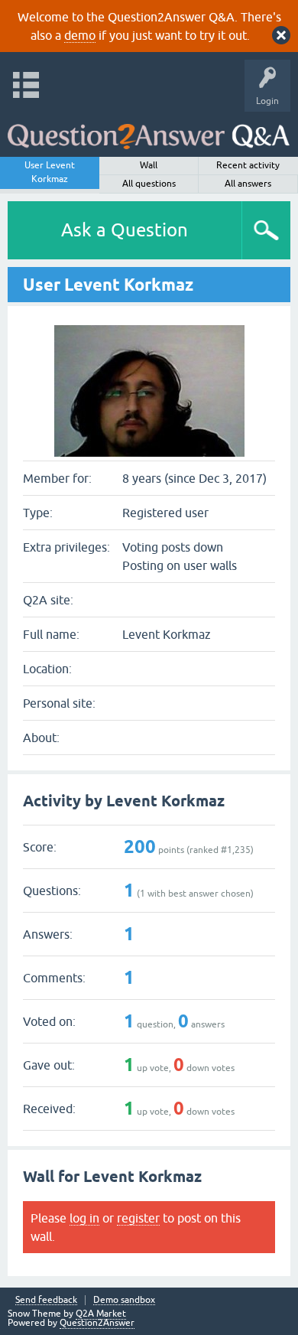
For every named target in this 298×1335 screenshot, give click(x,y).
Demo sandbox (124, 1300)
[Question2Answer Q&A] (149, 130)
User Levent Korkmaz (49, 172)
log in (84, 1218)
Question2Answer (97, 1322)
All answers (248, 183)
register (138, 1218)
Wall (148, 165)
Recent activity (248, 165)
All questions (149, 183)
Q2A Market (101, 1313)
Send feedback (46, 1300)
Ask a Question (124, 230)
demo (80, 35)
